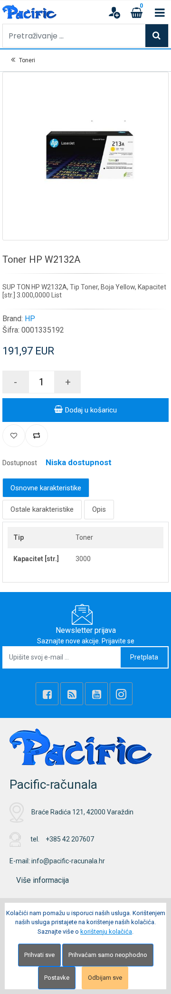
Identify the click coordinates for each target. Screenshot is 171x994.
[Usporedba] (36, 435)
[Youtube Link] (96, 693)
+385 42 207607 (70, 839)
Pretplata (144, 657)
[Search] (156, 35)
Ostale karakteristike (42, 509)
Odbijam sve (105, 977)
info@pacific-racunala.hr (68, 861)
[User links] (114, 12)
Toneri (27, 60)
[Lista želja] (13, 435)
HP (30, 318)
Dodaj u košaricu (91, 410)
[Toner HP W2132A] (85, 155)
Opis (99, 509)
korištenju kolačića (106, 931)
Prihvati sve (39, 954)
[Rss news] (71, 693)
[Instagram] (121, 693)
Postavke (56, 977)
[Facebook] (47, 693)
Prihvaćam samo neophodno (107, 954)
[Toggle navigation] (159, 12)
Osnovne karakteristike (45, 488)
